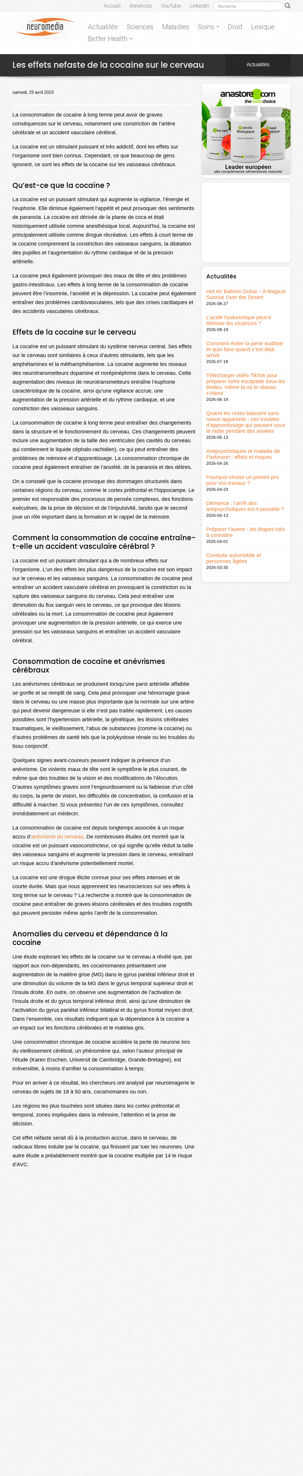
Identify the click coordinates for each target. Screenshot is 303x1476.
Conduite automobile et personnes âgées (233, 558)
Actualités (103, 27)
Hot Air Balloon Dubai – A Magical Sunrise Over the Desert (246, 294)
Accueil (112, 6)
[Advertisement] (246, 222)
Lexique (263, 27)
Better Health (108, 39)
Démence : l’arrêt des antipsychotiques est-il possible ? (245, 506)
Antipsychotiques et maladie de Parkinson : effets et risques (243, 454)
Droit (235, 27)
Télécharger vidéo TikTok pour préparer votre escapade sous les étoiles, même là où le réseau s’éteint (245, 384)
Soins (207, 27)
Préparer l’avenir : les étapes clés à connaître (245, 532)
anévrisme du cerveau (57, 837)
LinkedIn (199, 6)
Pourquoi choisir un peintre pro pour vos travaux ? (242, 480)
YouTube (171, 6)
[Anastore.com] (246, 130)
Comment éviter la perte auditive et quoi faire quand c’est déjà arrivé (244, 349)
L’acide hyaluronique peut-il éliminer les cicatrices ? (238, 320)
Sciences (140, 27)
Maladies (175, 27)
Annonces (140, 6)
